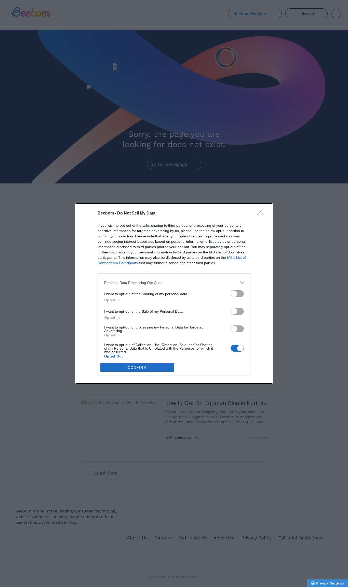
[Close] (262, 213)
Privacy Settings (330, 583)
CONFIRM (137, 367)
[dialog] (174, 293)
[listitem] (174, 282)
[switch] (237, 293)
